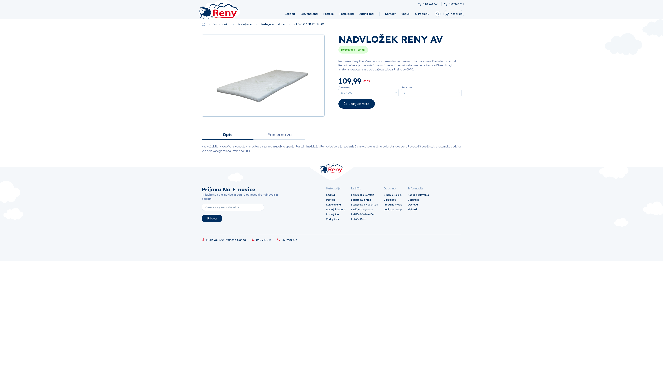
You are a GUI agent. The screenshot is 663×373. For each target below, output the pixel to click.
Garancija (413, 199)
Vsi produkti (221, 24)
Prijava (212, 218)
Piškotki (412, 209)
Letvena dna (309, 14)
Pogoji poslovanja (418, 195)
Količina (406, 87)
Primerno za (279, 134)
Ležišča (290, 14)
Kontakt (390, 14)
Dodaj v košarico (359, 104)
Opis (227, 134)
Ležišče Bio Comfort (362, 195)
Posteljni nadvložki (272, 24)
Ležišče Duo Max (361, 199)
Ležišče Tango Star (362, 209)
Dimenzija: (345, 87)
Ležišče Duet (358, 219)
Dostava (413, 204)
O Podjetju (422, 14)
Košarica (456, 14)
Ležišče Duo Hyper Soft (364, 204)
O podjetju (390, 199)
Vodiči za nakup (393, 209)
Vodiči (405, 14)
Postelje (328, 14)
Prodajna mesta (393, 204)
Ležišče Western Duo (363, 214)
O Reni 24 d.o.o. (393, 195)
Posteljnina (346, 14)
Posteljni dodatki (335, 209)
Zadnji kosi (366, 14)
